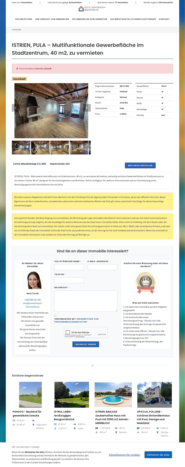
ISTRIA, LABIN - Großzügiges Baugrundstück (64, 415)
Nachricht (61, 287)
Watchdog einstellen (140, 165)
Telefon (59, 274)
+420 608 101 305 (32, 299)
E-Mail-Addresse (99, 261)
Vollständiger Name (67, 261)
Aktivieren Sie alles (158, 454)
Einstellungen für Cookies (124, 454)
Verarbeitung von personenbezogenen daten (76, 320)
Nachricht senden (86, 344)
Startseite (16, 29)
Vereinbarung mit (76, 320)
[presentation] (9, 410)
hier (154, 320)
